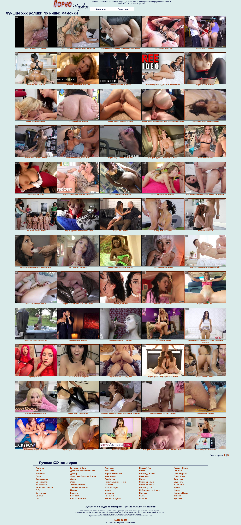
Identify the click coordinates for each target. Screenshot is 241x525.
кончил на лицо (78, 498)
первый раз (145, 468)
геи (37, 498)
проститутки (145, 487)
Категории (101, 9)
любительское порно (115, 482)
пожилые (144, 476)
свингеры (179, 471)
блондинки (41, 484)
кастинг (74, 493)
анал (38, 471)
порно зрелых (146, 482)
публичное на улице (149, 490)
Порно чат (123, 9)
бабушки (40, 473)
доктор (73, 473)
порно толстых (147, 484)
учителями (179, 484)
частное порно (181, 493)
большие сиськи (44, 487)
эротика (178, 498)
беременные (42, 479)
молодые (109, 493)
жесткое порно (77, 484)
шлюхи (177, 496)
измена (73, 490)
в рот (38, 490)
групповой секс (78, 468)
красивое (109, 468)
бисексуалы (42, 482)
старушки (178, 479)
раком (142, 496)
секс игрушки (180, 473)
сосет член (179, 476)
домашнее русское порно (83, 476)
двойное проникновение (82, 471)
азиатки (40, 468)
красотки (109, 471)
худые (177, 487)
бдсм (38, 476)
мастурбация (111, 487)
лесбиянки (110, 479)
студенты (178, 482)
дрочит (74, 479)
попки (142, 479)
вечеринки (41, 493)
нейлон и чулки (113, 498)
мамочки (109, 484)
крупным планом (113, 473)
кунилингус (110, 476)
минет (108, 490)
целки (177, 490)
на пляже (109, 496)
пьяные (143, 493)
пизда (142, 471)
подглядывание (147, 473)
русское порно (181, 468)
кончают (74, 496)
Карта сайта (120, 520)
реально (143, 498)
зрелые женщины (79, 487)
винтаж (39, 496)
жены (73, 482)
